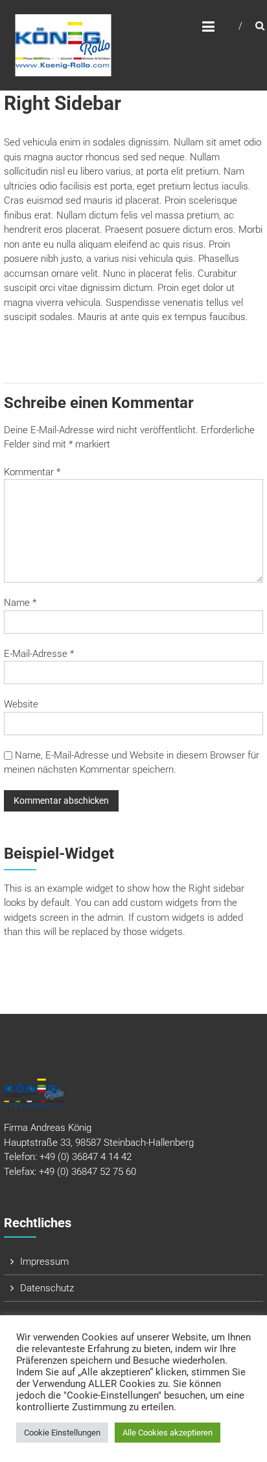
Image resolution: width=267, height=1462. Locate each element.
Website (21, 704)
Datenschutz (47, 1288)
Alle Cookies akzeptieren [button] (167, 1432)
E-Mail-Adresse (39, 654)
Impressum (44, 1261)
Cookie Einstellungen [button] (62, 1432)
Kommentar (32, 472)
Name (20, 602)
